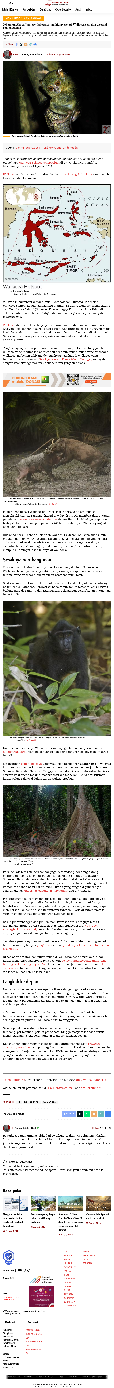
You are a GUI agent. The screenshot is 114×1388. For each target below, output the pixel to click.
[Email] (26, 44)
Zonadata (69, 1298)
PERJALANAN (89, 1255)
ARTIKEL (87, 1259)
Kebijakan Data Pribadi (92, 1377)
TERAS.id (68, 1251)
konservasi (31, 1102)
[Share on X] (21, 44)
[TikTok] (29, 1270)
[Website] (101, 1128)
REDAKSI (28, 1377)
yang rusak (44, 945)
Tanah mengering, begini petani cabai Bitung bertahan (43, 1218)
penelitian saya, (32, 763)
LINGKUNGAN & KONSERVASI (23, 18)
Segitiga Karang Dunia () (65, 359)
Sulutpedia (70, 1305)
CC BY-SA (52, 504)
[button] (5, 3)
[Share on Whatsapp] (87, 1114)
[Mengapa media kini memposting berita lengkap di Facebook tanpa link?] (15, 1203)
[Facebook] (105, 1128)
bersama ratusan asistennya (37, 519)
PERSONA (87, 1263)
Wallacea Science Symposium (39, 162)
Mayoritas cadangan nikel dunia (45, 890)
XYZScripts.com (72, 1387)
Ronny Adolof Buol (32, 55)
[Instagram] (109, 1128)
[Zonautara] (57, 3)
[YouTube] (20, 1270)
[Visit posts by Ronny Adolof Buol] (7, 54)
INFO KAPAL (69, 1294)
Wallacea (9, 174)
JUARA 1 (6, 1293)
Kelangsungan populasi (31, 964)
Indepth (68, 1255)
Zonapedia (69, 1301)
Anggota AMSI (8, 1278)
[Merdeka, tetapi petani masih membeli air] (98, 1203)
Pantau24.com (33, 1330)
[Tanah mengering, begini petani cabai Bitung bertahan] (43, 1203)
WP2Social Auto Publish (44, 1387)
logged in (27, 1166)
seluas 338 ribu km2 (78, 174)
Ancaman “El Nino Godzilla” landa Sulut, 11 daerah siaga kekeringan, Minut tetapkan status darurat (70, 1222)
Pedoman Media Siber (45, 1377)
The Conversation (60, 1088)
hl (19, 1102)
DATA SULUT (70, 1267)
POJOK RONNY (97, 1207)
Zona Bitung (41, 1207)
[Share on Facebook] (16, 44)
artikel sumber (91, 1088)
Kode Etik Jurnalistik (68, 1377)
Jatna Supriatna (28, 147)
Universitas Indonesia (60, 147)
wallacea (49, 1102)
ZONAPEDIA (12, 1207)
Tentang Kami (14, 1377)
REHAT (86, 1251)
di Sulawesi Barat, (15, 751)
